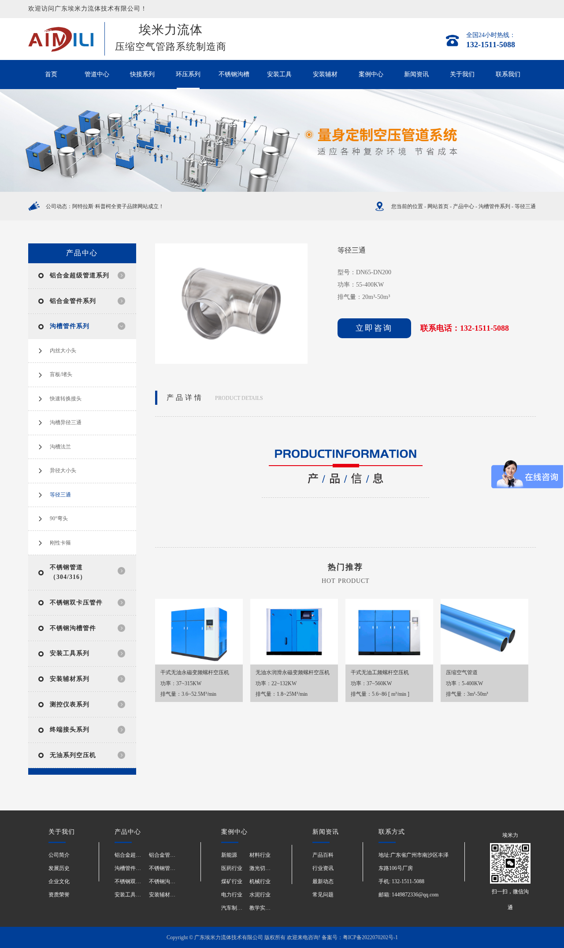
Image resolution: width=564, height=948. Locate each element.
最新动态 (323, 881)
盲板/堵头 (61, 374)
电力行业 (231, 895)
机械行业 (260, 881)
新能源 (229, 855)
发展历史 (59, 868)
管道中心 (97, 74)
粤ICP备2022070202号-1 (370, 937)
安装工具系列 (69, 653)
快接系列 (142, 74)
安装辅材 (325, 74)
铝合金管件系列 (73, 301)
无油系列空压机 (73, 755)
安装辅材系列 (69, 679)
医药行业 (231, 868)
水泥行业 (260, 895)
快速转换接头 (66, 399)
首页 (51, 74)
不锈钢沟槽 (234, 74)
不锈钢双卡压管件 (76, 602)
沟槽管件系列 (494, 206)
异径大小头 (63, 470)
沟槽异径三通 (66, 422)
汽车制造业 (234, 908)
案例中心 (371, 74)
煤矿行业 (231, 881)
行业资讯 (323, 868)
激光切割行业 (265, 868)
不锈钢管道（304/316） (176, 868)
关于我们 (462, 74)
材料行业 (260, 855)
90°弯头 (59, 518)
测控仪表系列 (69, 704)
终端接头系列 (69, 729)
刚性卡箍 (60, 543)
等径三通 (525, 206)
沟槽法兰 (60, 447)
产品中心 (463, 206)
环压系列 (188, 74)
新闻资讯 (416, 74)
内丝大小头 (63, 350)
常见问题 (323, 895)
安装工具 (279, 74)
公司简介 (59, 855)
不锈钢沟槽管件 (73, 628)
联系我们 (508, 74)
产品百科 (323, 855)
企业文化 (59, 881)
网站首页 (438, 206)
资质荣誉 (59, 895)
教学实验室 (262, 908)
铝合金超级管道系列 (79, 275)
